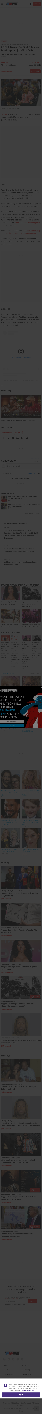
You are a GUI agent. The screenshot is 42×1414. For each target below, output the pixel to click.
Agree (21, 1395)
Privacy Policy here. (28, 1390)
